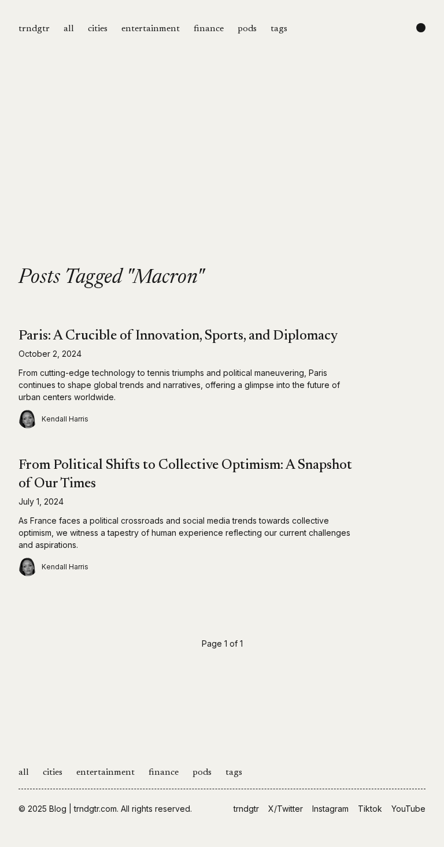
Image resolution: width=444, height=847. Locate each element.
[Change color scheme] (421, 27)
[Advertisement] (222, 180)
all (69, 28)
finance (209, 28)
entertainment (150, 28)
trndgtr (34, 28)
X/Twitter (285, 809)
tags (279, 28)
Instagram (330, 809)
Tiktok (370, 809)
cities (98, 28)
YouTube (408, 809)
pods (247, 28)
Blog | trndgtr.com (83, 809)
